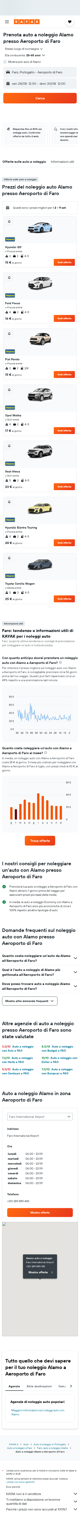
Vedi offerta (64, 262)
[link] (40, 841)
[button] (6, 21)
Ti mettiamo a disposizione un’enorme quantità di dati (33, 1501)
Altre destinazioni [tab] (39, 1386)
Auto (26, 1444)
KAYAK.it (13, 1444)
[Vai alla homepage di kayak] (27, 21)
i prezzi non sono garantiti (20, 1481)
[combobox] (24, 49)
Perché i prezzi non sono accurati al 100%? (36, 1509)
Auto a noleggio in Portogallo (50, 1444)
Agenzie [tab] (14, 1386)
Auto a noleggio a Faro (19, 1447)
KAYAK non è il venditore (23, 1494)
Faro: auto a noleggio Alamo (52, 1447)
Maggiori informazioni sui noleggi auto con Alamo (37, 1412)
